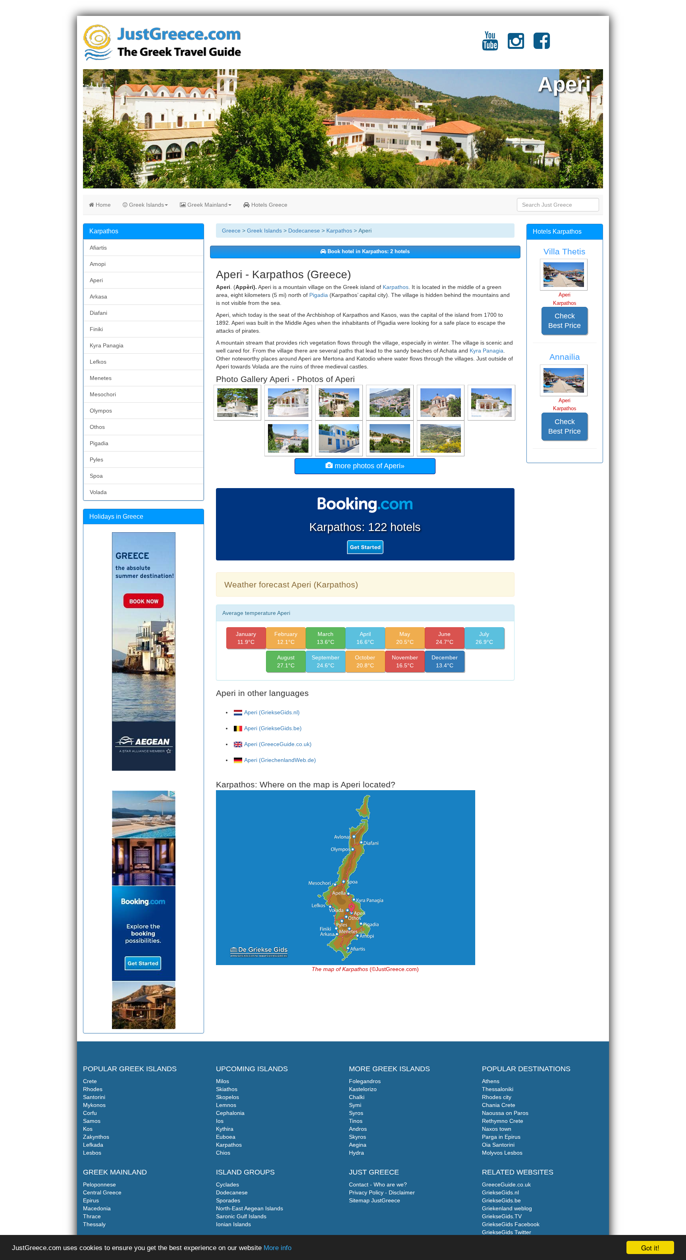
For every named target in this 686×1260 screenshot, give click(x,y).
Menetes (101, 378)
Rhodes (92, 1089)
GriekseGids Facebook (511, 1224)
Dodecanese (304, 230)
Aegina (357, 1145)
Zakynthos (96, 1137)
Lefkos (98, 362)
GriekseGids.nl (500, 1192)
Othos (97, 427)
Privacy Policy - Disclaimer (382, 1192)
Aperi (96, 280)
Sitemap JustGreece (374, 1200)
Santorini (94, 1097)
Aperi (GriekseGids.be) (273, 728)
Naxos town (496, 1129)
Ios (220, 1121)
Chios (223, 1153)
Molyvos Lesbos (502, 1153)
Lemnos (226, 1105)
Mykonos (94, 1105)
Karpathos (339, 230)
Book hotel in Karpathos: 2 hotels (368, 251)
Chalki (356, 1097)
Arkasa (98, 296)
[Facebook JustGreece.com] (542, 46)
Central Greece (102, 1192)
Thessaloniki (497, 1089)
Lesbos (92, 1153)
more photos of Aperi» (369, 466)
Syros (356, 1113)
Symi (355, 1105)
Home (102, 205)
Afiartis (98, 247)
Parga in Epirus (501, 1137)
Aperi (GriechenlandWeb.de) (280, 760)
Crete (90, 1081)
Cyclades (227, 1184)
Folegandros (365, 1081)
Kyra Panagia (486, 350)
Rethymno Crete (502, 1121)
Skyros (357, 1137)
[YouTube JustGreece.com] (490, 46)
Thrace (92, 1216)
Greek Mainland (206, 205)
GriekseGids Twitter (506, 1232)
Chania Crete (498, 1105)
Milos (222, 1081)
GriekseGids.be (501, 1200)
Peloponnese (99, 1184)
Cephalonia (230, 1113)
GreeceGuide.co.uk (506, 1184)
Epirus (91, 1200)
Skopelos (227, 1097)
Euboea (225, 1137)
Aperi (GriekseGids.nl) (272, 712)
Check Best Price (564, 321)
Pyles (96, 459)
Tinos (355, 1121)
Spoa (96, 476)
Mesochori (103, 394)
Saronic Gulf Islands (241, 1216)
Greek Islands (145, 205)
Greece (231, 230)
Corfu (90, 1113)
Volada (98, 492)
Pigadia (318, 295)
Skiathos (226, 1089)
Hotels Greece (268, 205)
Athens (490, 1081)
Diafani (98, 313)
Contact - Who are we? (378, 1184)
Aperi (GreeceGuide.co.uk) (278, 744)
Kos (87, 1129)
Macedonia (97, 1208)
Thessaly (94, 1224)
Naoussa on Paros (505, 1113)
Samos (91, 1121)
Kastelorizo (363, 1089)
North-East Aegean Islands (249, 1208)
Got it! (650, 1247)
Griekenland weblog (507, 1208)
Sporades (228, 1200)
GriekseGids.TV (502, 1216)
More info (277, 1248)
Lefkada (93, 1145)
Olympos (101, 410)
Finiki (96, 329)
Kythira (224, 1129)
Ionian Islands (233, 1224)
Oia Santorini (498, 1145)
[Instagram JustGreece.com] (516, 46)
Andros (358, 1129)
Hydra (356, 1153)
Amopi (98, 264)
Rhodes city (496, 1097)
